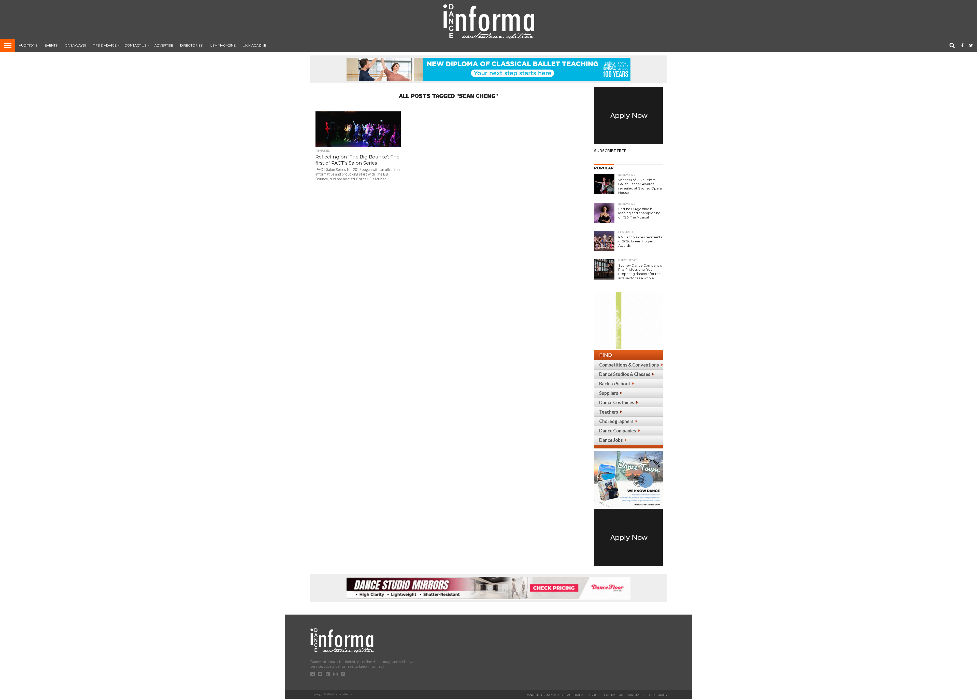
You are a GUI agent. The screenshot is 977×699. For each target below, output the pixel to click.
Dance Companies (617, 430)
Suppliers (608, 393)
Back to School (614, 383)
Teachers (608, 412)
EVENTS (51, 45)
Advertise (163, 45)
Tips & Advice (105, 45)
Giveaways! (75, 45)
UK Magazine (254, 45)
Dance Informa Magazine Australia (554, 695)
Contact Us (135, 45)
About (593, 695)
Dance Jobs (611, 440)
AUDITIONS (28, 45)
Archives (635, 695)
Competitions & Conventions (629, 365)
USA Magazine (223, 45)
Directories (191, 45)
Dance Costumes (616, 402)
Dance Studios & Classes (624, 374)
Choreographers (616, 421)
